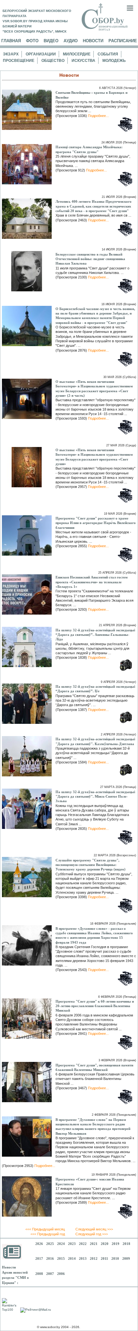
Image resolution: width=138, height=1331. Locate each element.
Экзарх (11, 54)
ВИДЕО (51, 40)
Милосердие (77, 54)
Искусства (83, 60)
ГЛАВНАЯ (11, 40)
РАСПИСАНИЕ (122, 40)
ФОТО (32, 40)
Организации (41, 54)
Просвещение (18, 60)
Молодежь (114, 60)
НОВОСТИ (93, 40)
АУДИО (71, 40)
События (108, 54)
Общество (53, 60)
